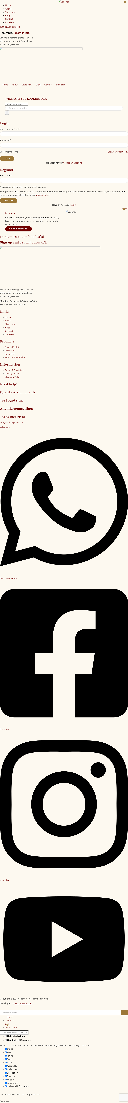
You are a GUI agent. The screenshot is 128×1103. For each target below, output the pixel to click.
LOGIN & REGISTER (10, 27)
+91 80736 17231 (21, 33)
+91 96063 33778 (12, 416)
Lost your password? (118, 152)
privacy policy (43, 195)
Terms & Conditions (14, 370)
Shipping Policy (12, 377)
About (8, 9)
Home (8, 5)
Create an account (72, 163)
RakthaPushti (12, 347)
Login (73, 205)
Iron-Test (9, 22)
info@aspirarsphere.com (12, 422)
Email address (7, 175)
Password (5, 140)
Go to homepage (18, 229)
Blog (7, 15)
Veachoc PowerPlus (15, 357)
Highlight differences (18, 1040)
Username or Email (10, 129)
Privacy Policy (12, 373)
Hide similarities (16, 1036)
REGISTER (9, 200)
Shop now (10, 12)
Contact (9, 19)
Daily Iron (9, 350)
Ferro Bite (10, 354)
